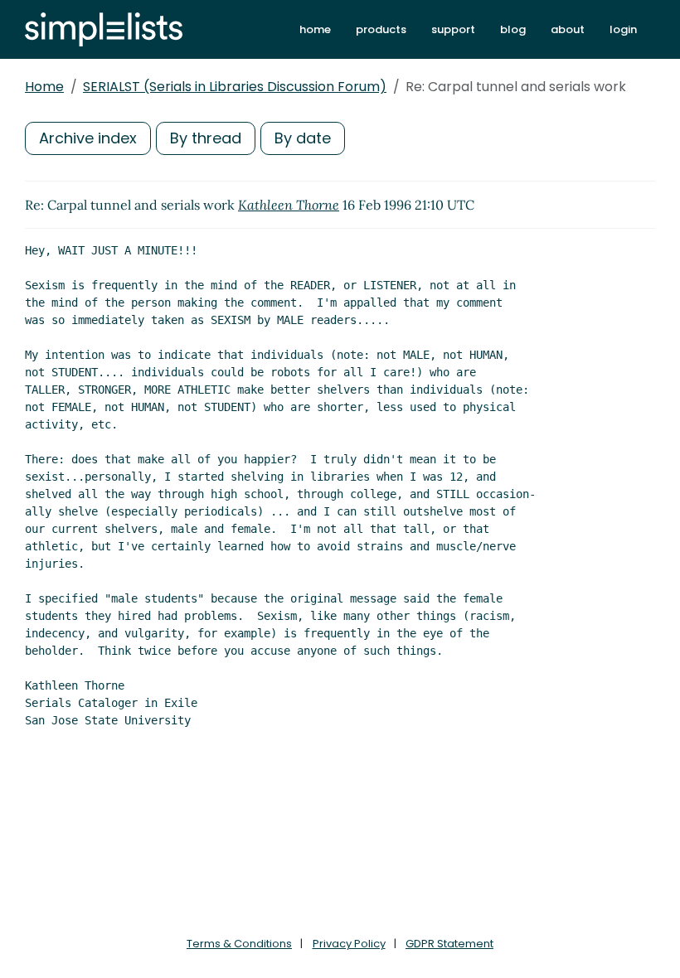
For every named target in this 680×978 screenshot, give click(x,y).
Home (44, 86)
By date (302, 138)
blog (513, 29)
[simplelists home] (103, 29)
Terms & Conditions (239, 943)
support (453, 29)
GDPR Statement (449, 943)
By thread (205, 138)
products (381, 29)
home (315, 29)
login (623, 29)
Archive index (88, 138)
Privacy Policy (349, 943)
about (568, 29)
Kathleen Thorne (288, 204)
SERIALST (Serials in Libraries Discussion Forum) (234, 86)
